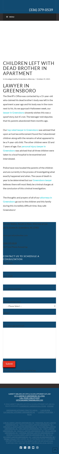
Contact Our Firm (45, 412)
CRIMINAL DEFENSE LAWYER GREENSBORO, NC (36, 433)
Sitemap (50, 406)
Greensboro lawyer (42, 180)
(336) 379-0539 (41, 10)
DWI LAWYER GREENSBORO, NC (30, 429)
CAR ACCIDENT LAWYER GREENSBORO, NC (19, 423)
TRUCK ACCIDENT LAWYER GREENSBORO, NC (36, 425)
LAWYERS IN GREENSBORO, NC (43, 437)
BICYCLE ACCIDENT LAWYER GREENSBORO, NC (28, 436)
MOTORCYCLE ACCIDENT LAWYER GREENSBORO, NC (25, 435)
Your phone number (12, 289)
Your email (8, 276)
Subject (6, 313)
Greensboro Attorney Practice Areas (22, 410)
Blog (29, 414)
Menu (11, 17)
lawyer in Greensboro (13, 112)
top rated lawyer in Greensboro (22, 130)
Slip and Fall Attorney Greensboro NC (19, 412)
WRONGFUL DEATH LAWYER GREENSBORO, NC (20, 427)
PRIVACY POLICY (10, 439)
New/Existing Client (12, 301)
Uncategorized (10, 79)
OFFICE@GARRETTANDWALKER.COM (29, 400)
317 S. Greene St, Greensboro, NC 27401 (29, 396)
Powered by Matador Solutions (32, 406)
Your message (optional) (13, 325)
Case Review (45, 410)
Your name (8, 263)
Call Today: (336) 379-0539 (29, 398)
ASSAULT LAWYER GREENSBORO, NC (30, 431)
